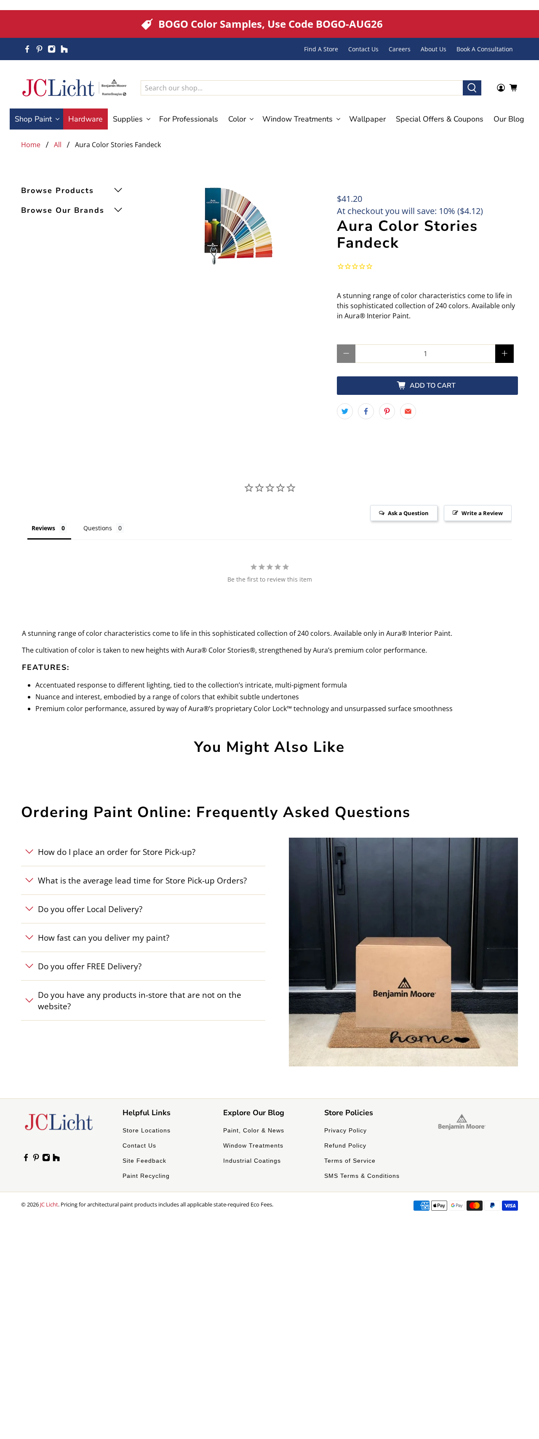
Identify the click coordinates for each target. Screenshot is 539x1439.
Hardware (85, 119)
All (57, 144)
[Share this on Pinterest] (387, 411)
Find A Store (321, 49)
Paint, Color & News (253, 1130)
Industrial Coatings (252, 1160)
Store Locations (147, 1130)
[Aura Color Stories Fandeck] (237, 225)
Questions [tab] (97, 528)
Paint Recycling (146, 1175)
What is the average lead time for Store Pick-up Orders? (142, 880)
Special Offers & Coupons (439, 119)
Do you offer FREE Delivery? (89, 966)
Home (30, 144)
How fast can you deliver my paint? (103, 937)
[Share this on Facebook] (366, 411)
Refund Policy (345, 1145)
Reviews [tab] (43, 528)
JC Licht (49, 1204)
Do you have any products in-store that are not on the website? (139, 1000)
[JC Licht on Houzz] (64, 49)
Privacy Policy (345, 1130)
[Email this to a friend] (408, 411)
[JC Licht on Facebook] (27, 49)
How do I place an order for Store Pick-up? (116, 851)
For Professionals (188, 119)
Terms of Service (350, 1160)
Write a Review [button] (482, 513)
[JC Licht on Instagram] (52, 49)
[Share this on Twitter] (345, 411)
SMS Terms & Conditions (362, 1175)
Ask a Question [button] (408, 513)
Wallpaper (367, 119)
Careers (400, 49)
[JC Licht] (74, 87)
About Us (433, 49)
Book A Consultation (484, 49)
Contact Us (363, 49)
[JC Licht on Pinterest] (39, 49)
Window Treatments (253, 1145)
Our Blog (509, 119)
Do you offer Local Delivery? (90, 909)
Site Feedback (144, 1160)
